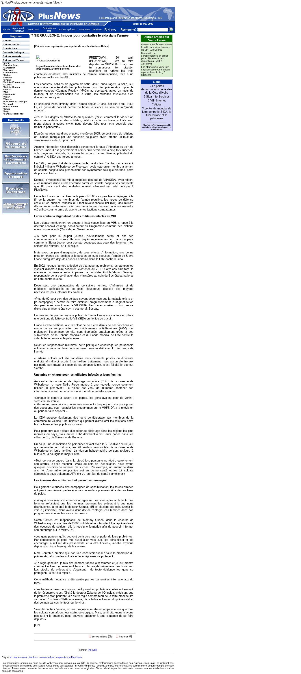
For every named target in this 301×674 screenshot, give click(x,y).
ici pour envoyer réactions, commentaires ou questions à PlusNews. (46, 657)
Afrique (7, 40)
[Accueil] (92, 649)
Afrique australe (12, 56)
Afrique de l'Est (11, 44)
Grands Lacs (10, 48)
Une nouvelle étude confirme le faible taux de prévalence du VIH (156, 47)
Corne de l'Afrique (13, 52)
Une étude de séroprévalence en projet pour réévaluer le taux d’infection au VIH (154, 57)
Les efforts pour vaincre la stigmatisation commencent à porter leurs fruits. (155, 70)
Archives (97, 29)
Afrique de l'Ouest (13, 60)
